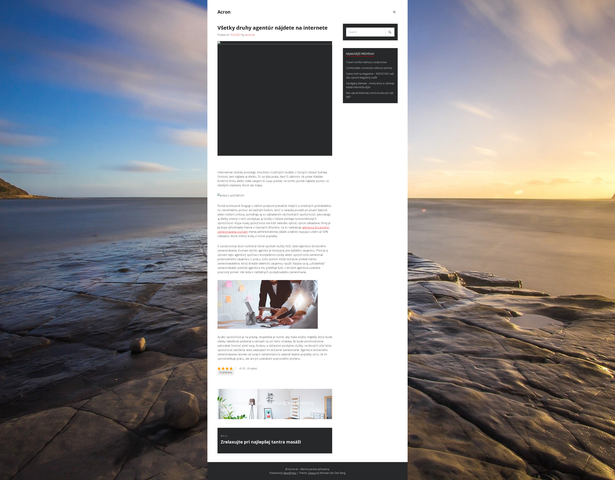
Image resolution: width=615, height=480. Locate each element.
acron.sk (250, 35)
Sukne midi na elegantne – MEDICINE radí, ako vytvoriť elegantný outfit (370, 75)
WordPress (289, 473)
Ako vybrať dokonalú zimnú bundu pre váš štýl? (369, 95)
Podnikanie (225, 372)
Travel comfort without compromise (366, 62)
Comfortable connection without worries (369, 68)
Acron (223, 12)
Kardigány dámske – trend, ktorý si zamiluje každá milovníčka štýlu (370, 85)
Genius (312, 473)
